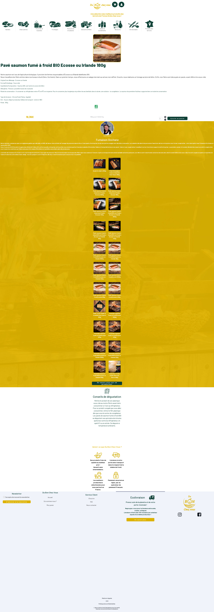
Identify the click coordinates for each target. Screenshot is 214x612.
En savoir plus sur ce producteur (107, 383)
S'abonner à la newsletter (16, 502)
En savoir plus (140, 519)
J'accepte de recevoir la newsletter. (17, 497)
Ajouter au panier (177, 118)
